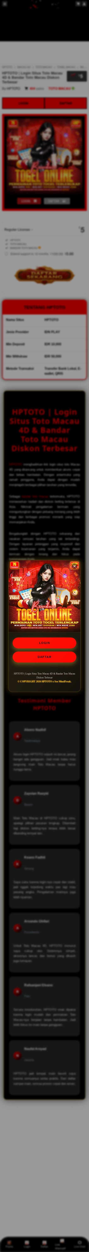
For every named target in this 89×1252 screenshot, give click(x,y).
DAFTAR (44, 657)
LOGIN (44, 643)
